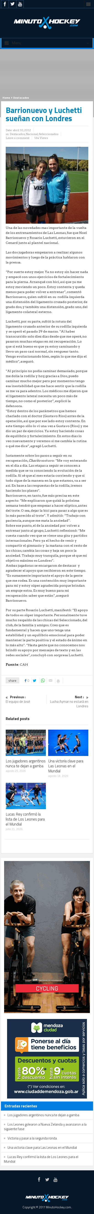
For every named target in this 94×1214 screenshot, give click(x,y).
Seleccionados (48, 134)
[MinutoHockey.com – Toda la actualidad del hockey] (47, 23)
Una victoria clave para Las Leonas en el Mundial (65, 766)
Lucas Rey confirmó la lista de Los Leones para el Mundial (25, 819)
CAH (24, 664)
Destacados (21, 97)
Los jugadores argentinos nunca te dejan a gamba (26, 763)
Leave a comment (17, 138)
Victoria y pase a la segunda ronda (32, 1138)
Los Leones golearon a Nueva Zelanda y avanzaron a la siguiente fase (45, 1126)
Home (6, 97)
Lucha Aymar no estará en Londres (69, 702)
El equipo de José (18, 699)
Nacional (32, 134)
